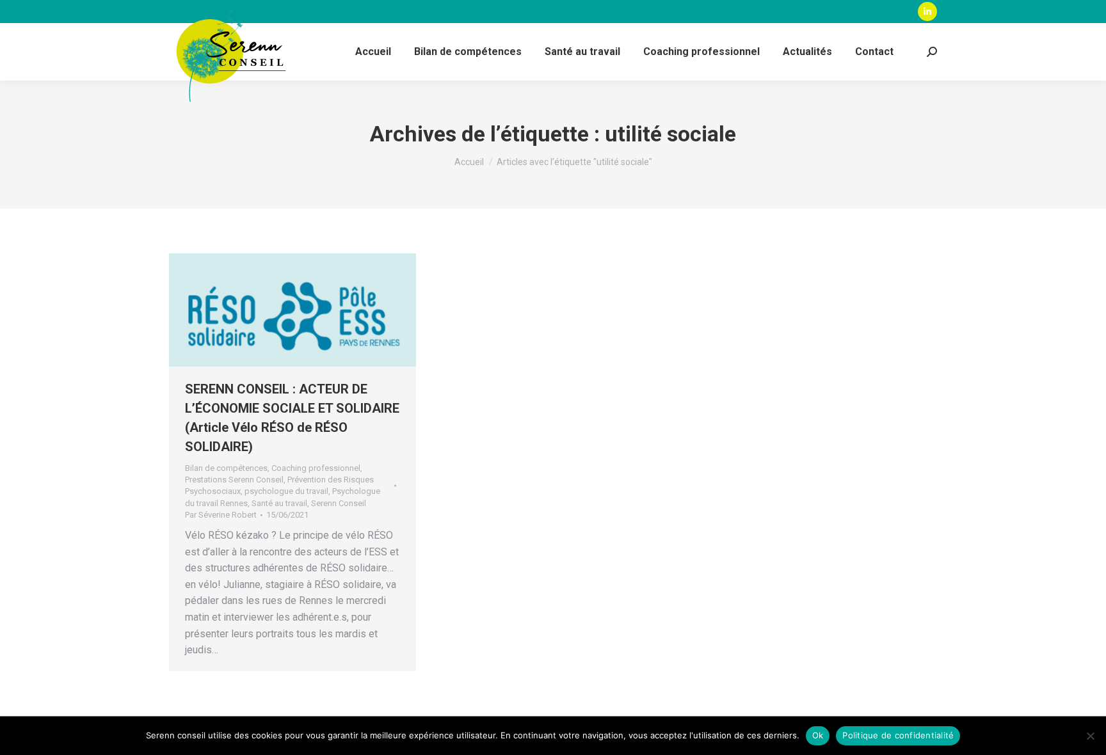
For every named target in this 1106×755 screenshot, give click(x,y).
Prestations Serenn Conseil (234, 479)
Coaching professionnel (315, 468)
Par (221, 515)
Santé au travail (279, 503)
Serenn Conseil (338, 503)
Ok (818, 735)
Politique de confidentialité (898, 735)
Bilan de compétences (226, 468)
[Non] (1090, 735)
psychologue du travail (286, 491)
